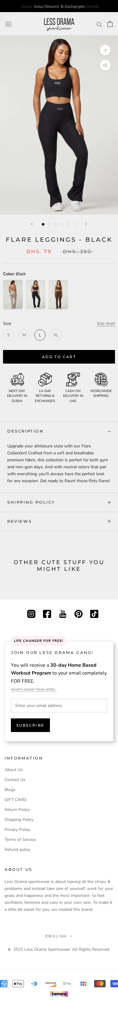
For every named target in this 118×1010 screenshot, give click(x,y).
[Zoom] (105, 50)
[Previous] (32, 224)
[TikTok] (94, 613)
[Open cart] (110, 24)
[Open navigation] (8, 24)
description (25, 431)
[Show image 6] (75, 224)
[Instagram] (31, 613)
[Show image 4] (62, 224)
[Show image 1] (43, 224)
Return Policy (17, 809)
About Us (14, 770)
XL (56, 335)
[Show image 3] (55, 224)
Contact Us (15, 780)
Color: (14, 274)
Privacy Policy (17, 829)
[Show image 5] (68, 224)
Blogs (10, 790)
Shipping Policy (31, 502)
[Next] (86, 224)
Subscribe (30, 725)
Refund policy (17, 849)
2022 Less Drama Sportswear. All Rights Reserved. (61, 949)
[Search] (99, 24)
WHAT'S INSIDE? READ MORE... (34, 690)
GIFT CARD (15, 799)
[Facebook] (47, 613)
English (56, 936)
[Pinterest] (78, 613)
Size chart (106, 323)
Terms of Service (20, 839)
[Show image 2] (49, 224)
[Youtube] (63, 613)
